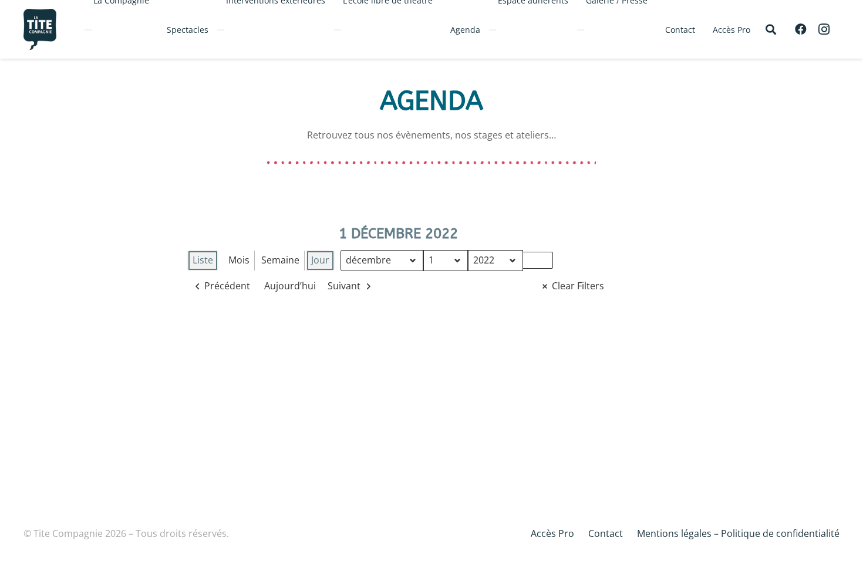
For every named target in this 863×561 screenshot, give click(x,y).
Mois (239, 260)
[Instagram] (824, 29)
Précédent (227, 285)
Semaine (280, 260)
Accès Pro (552, 533)
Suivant (344, 285)
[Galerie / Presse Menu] (580, 30)
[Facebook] (801, 29)
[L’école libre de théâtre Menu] (337, 30)
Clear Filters (578, 285)
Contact (605, 533)
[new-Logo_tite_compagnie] (39, 29)
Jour (320, 260)
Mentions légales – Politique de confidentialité (738, 533)
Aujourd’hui (290, 285)
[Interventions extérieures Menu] (220, 30)
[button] (771, 29)
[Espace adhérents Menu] (492, 30)
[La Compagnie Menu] (88, 30)
